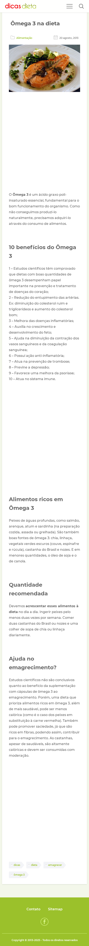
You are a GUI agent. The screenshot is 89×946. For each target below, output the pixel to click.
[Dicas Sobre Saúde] (20, 6)
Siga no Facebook (44, 922)
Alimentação (24, 37)
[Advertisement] (44, 142)
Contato (33, 909)
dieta (34, 864)
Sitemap (55, 909)
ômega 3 (19, 874)
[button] (81, 6)
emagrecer (55, 864)
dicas (17, 864)
